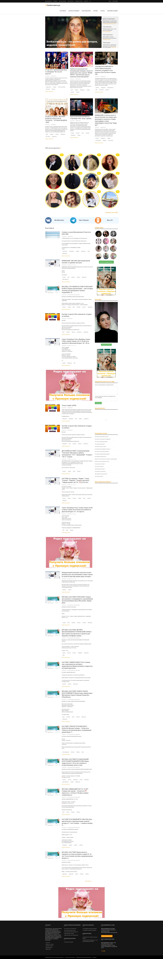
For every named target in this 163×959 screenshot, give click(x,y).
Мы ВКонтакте (59, 220)
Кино (83, 132)
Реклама (104, 140)
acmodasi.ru (79, 332)
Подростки (54, 136)
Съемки (54, 86)
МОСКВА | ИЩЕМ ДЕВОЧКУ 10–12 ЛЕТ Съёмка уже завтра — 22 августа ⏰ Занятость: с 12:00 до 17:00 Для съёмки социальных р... (75, 792)
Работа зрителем (61, 86)
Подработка (48, 86)
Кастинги (55, 1)
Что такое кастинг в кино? (100, 446)
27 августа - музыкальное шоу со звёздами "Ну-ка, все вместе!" (56, 72)
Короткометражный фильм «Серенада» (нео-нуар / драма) (80, 117)
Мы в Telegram (84, 220)
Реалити (64, 589)
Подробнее (113, 47)
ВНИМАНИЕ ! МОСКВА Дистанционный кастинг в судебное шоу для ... (76, 262)
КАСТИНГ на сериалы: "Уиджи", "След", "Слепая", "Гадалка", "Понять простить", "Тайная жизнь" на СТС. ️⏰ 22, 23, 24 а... (76, 480)
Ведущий (64, 500)
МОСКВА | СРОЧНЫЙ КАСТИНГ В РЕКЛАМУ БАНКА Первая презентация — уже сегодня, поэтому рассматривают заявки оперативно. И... (77, 289)
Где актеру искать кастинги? (101, 473)
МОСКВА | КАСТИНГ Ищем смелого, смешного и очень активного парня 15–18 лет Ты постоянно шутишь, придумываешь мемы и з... (77, 855)
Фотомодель (98, 140)
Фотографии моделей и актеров (90, 928)
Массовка (48, 89)
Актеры (78, 135)
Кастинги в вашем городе (70, 930)
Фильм (64, 363)
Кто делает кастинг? (99, 466)
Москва (53, 89)
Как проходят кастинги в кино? (101, 436)
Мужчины (84, 277)
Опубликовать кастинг (69, 933)
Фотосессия (110, 140)
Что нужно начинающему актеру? (102, 454)
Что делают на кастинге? (100, 471)
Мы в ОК (110, 220)
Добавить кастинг (107, 39)
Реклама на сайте (49, 945)
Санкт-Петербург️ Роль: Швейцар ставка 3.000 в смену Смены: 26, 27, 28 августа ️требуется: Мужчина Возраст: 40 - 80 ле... (76, 341)
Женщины (82, 89)
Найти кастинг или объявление (71, 935)
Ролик (81, 779)
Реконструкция (66, 752)
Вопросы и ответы (50, 944)
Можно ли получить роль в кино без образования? (106, 459)
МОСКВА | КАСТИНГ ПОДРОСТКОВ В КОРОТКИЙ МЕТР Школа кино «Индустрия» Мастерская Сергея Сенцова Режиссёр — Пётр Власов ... (77, 694)
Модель (76, 89)
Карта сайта (48, 949)
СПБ (74, 363)
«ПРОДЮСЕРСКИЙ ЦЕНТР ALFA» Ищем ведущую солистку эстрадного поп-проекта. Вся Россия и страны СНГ (105, 70)
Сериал (69, 471)
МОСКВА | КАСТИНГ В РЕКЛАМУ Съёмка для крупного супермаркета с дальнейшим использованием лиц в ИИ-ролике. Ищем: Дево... (77, 600)
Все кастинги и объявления (70, 928)
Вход (110, 1)
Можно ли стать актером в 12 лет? (102, 461)
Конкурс (51, 134)
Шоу (96, 89)
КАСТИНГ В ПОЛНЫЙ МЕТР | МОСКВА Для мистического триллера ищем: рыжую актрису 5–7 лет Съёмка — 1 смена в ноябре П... (77, 822)
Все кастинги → (88, 881)
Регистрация (115, 1)
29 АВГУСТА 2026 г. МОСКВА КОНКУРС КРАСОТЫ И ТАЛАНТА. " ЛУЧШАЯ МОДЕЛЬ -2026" (56, 119)
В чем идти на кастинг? (100, 463)
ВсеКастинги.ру (53, 5)
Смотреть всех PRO (111, 212)
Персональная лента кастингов (71, 931)
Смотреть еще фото (106, 344)
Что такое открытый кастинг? (101, 441)
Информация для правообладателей (83, 957)
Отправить (98, 403)
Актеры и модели (62, 1)
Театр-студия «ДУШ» (69, 405)
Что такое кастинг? (99, 476)
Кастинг (72, 92)
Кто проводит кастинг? (100, 444)
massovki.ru (65, 251)
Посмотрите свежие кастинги (109, 23)
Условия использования (70, 957)
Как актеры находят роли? (100, 456)
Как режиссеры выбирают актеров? (102, 449)
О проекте (86, 1)
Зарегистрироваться (106, 262)
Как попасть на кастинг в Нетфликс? (103, 439)
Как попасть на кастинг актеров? (102, 451)
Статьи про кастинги (68, 942)
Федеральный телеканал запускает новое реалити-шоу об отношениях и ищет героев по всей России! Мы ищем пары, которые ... (77, 574)
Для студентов (110, 87)
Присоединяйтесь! (107, 31)
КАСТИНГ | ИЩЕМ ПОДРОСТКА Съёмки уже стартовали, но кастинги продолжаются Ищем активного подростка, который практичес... (77, 665)
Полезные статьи (78, 1)
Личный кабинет (112, 10)
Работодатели (70, 1)
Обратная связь (49, 947)
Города (95, 10)
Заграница (73, 135)
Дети (47, 134)
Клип (72, 89)
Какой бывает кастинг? (100, 469)
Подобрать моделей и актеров (89, 930)
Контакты (94, 957)
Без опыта (101, 89)
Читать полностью (49, 91)
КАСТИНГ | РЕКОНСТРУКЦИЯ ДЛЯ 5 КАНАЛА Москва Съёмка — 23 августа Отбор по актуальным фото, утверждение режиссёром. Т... (76, 729)
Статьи (102, 10)
